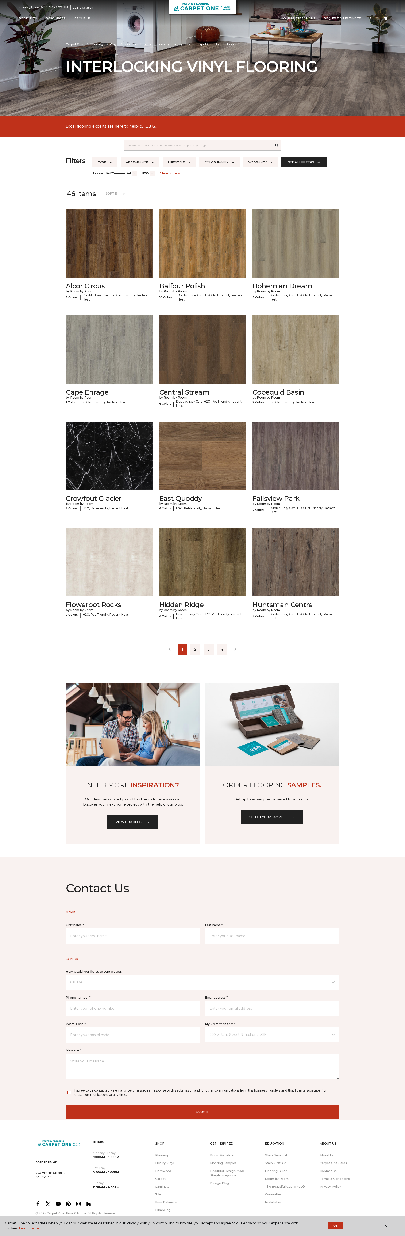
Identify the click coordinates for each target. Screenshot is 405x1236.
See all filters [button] (301, 162)
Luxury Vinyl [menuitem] (164, 1163)
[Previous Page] (170, 649)
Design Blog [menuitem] (219, 1183)
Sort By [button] (112, 193)
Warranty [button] (257, 162)
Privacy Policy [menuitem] (330, 1186)
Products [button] (28, 18)
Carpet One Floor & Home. (67, 1213)
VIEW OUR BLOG (129, 822)
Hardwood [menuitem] (163, 1171)
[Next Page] (235, 649)
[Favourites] (378, 18)
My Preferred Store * (220, 1023)
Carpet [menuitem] (160, 1179)
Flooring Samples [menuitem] (223, 1163)
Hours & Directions (298, 18)
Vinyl (113, 44)
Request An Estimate (342, 18)
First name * (75, 925)
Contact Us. (148, 126)
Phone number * (78, 997)
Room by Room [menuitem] (277, 1179)
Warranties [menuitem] (273, 1194)
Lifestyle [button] (176, 162)
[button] (370, 18)
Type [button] (102, 162)
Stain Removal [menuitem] (276, 1155)
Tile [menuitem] (158, 1194)
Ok (335, 1226)
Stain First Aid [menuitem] (275, 1163)
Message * (73, 1050)
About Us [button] (82, 18)
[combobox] (198, 145)
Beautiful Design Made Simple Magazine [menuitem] (227, 1173)
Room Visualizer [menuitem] (222, 1155)
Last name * (214, 925)
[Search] (277, 145)
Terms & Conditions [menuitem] (335, 1179)
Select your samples (267, 817)
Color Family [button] (216, 162)
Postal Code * (75, 1023)
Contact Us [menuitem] (328, 1171)
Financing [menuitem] (162, 1210)
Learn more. (29, 1228)
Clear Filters (170, 173)
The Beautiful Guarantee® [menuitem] (285, 1186)
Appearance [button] (137, 162)
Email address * (216, 997)
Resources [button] (55, 18)
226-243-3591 (83, 8)
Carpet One (75, 44)
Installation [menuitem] (273, 1202)
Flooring (96, 44)
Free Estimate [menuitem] (166, 1202)
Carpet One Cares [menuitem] (333, 1163)
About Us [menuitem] (327, 1155)
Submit (202, 1112)
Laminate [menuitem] (162, 1186)
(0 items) (385, 18)
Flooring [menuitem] (161, 1155)
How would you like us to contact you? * (95, 971)
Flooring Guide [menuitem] (276, 1171)
